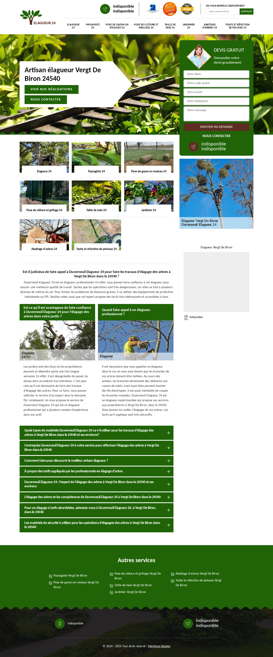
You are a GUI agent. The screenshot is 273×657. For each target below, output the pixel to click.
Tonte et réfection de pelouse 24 (237, 26)
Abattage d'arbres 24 (209, 26)
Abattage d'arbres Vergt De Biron (197, 573)
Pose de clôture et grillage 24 (146, 26)
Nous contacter (46, 99)
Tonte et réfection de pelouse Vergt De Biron (198, 583)
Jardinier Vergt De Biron (130, 592)
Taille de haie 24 (170, 26)
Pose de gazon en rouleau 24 (117, 26)
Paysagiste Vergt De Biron (70, 575)
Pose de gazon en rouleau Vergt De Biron (76, 585)
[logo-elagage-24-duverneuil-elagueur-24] (38, 18)
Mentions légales (159, 646)
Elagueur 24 (73, 26)
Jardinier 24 (189, 26)
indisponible (123, 7)
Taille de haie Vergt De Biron (133, 585)
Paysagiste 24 (93, 26)
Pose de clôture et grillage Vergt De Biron (138, 576)
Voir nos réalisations (52, 89)
